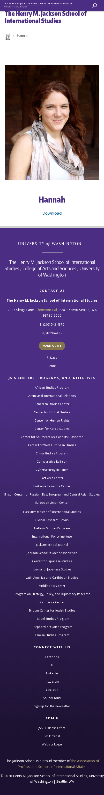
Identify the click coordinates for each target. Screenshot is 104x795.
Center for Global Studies (52, 412)
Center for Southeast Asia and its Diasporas (52, 437)
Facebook (52, 657)
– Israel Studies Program (52, 619)
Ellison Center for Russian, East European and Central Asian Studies (52, 494)
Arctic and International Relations (52, 396)
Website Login (52, 744)
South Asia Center (52, 602)
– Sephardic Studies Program (52, 627)
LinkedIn (52, 673)
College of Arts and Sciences (49, 268)
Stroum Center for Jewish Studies (52, 610)
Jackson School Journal (52, 545)
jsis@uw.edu (53, 333)
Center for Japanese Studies (52, 561)
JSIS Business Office (52, 728)
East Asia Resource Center (51, 486)
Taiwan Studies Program (52, 635)
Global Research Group (52, 520)
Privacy (52, 358)
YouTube (52, 690)
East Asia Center (52, 478)
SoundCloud (52, 698)
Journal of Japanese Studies (52, 569)
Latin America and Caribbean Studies (52, 578)
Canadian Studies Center (52, 404)
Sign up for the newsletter (52, 706)
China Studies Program (52, 453)
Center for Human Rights (52, 420)
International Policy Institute (52, 536)
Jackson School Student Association (52, 553)
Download (52, 213)
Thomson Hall (47, 309)
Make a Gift (52, 346)
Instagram (52, 681)
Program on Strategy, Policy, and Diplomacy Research (52, 594)
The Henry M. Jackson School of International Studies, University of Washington (40, 4)
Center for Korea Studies (52, 429)
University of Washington (52, 243)
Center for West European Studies (52, 445)
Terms (51, 366)
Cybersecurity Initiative (52, 470)
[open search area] (94, 5)
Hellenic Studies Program (52, 528)
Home (7, 37)
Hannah (23, 35)
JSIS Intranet (52, 736)
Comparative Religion (52, 461)
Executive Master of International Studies (52, 512)
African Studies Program (52, 388)
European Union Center (52, 503)
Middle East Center (52, 586)
